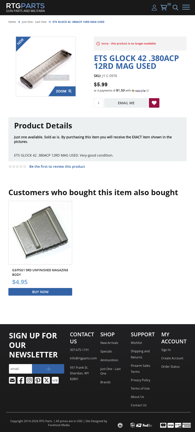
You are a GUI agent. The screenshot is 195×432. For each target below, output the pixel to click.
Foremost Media (59, 425)
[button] (140, 90)
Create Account (172, 358)
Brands (105, 382)
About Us (137, 397)
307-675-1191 (79, 350)
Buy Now (40, 292)
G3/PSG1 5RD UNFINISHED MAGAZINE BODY (40, 272)
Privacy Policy (140, 380)
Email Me (126, 103)
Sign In (166, 350)
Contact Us (139, 405)
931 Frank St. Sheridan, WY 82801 (79, 373)
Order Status (170, 366)
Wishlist (136, 343)
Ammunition (109, 360)
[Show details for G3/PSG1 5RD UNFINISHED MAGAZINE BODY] (40, 232)
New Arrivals (109, 343)
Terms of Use (140, 388)
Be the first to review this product (57, 166)
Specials (106, 351)
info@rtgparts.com (83, 358)
